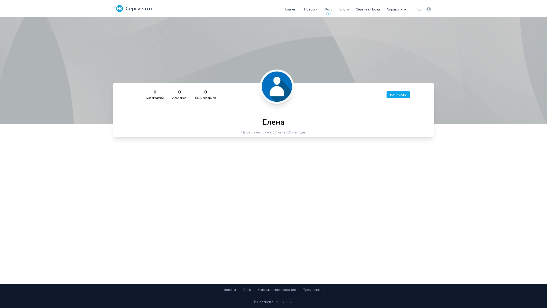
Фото (328, 9)
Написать (398, 94)
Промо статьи (314, 289)
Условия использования (277, 289)
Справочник (397, 9)
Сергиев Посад (368, 9)
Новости (311, 9)
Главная (291, 9)
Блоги (344, 9)
